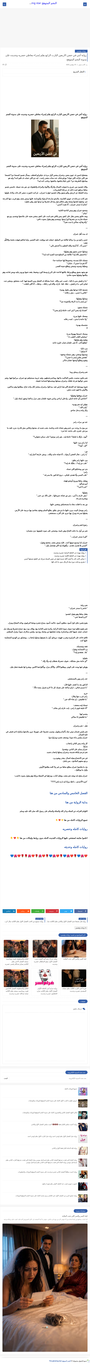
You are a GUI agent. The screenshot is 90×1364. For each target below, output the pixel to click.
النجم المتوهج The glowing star (38, 3)
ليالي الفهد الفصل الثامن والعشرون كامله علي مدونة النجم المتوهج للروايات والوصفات (49, 1112)
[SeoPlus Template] (88, 1361)
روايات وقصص (81, 51)
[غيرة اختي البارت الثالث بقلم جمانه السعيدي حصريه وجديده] (74, 978)
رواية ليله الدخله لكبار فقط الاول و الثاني (64, 1148)
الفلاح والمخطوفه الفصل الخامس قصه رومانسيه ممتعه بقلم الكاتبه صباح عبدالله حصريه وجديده (17, 991)
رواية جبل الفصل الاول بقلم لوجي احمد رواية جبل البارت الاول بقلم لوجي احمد (52, 1136)
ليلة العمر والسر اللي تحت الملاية (74, 959)
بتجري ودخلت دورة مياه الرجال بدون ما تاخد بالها (68, 562)
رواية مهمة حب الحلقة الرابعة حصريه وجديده (69, 553)
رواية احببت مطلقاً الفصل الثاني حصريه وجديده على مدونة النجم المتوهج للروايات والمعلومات (47, 1172)
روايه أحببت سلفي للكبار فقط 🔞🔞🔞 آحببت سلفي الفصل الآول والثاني (54, 1124)
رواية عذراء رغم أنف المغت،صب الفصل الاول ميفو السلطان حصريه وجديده (45, 961)
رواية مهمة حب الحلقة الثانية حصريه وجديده (69, 556)
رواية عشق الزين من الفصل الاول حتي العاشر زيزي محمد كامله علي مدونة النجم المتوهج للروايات (46, 1196)
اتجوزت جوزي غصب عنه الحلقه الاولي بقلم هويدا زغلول (59, 1184)
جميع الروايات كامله (71, 1089)
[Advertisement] (45, 29)
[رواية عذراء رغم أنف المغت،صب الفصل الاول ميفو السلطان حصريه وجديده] (45, 949)
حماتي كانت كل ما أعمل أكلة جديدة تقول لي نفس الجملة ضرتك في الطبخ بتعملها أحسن (54, 559)
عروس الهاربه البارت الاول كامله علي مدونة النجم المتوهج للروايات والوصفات (52, 1101)
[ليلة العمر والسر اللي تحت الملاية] (74, 949)
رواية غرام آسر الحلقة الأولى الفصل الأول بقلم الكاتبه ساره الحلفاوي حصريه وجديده (47, 991)
